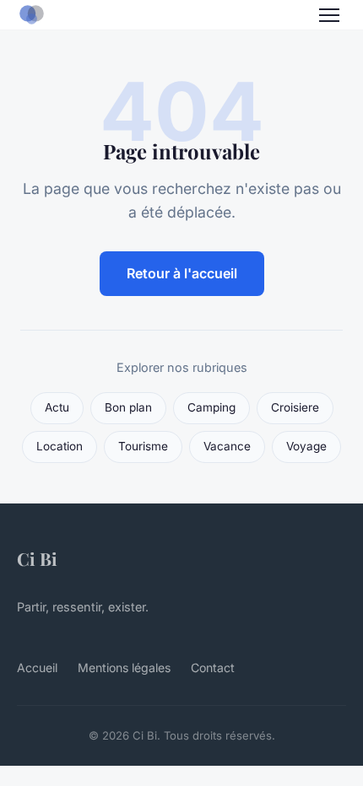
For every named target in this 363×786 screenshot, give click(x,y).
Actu (57, 407)
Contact (213, 667)
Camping (211, 407)
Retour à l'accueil (182, 273)
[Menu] (329, 15)
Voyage (306, 446)
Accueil (37, 667)
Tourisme (143, 446)
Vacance (227, 446)
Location (59, 446)
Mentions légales (124, 667)
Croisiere (295, 407)
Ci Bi (37, 558)
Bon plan (128, 407)
